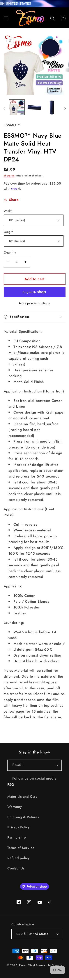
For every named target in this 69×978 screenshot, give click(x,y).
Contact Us (16, 868)
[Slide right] (65, 108)
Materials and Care (22, 796)
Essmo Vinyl (27, 965)
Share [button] (13, 199)
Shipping (9, 175)
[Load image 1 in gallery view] (17, 107)
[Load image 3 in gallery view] (52, 107)
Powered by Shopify (49, 965)
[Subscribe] (56, 765)
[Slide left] (4, 108)
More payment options (34, 303)
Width (8, 211)
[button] (6, 18)
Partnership (16, 837)
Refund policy (18, 858)
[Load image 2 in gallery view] (34, 107)
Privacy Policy (18, 827)
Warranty (14, 806)
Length (8, 232)
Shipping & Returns (23, 817)
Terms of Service (20, 847)
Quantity (10, 252)
